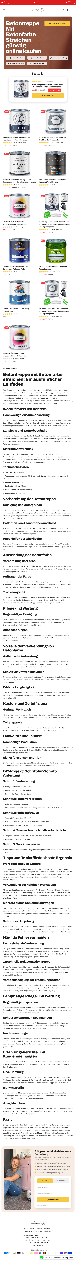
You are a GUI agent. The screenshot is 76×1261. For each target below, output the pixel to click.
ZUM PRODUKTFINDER (57, 23)
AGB (36, 1231)
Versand (39, 1228)
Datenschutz (28, 1231)
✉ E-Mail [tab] (45, 1181)
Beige (32, 1237)
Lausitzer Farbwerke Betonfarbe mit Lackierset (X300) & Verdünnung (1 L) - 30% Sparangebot (54, 311)
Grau (30, 1242)
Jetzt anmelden (53, 1200)
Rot (43, 1237)
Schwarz (43, 1242)
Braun (26, 1240)
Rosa (47, 1237)
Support (32, 1228)
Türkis (37, 1240)
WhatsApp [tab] (61, 1181)
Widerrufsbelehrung (45, 1231)
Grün (32, 1240)
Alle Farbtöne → (38, 1245)
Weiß (27, 1237)
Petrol (43, 1240)
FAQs (26, 1228)
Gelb (38, 1237)
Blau (49, 1240)
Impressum (47, 1228)
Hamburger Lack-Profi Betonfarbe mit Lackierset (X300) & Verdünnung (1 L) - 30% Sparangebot (54, 224)
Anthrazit (36, 1242)
